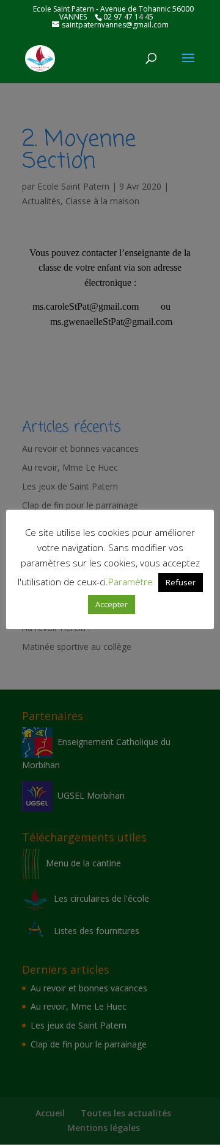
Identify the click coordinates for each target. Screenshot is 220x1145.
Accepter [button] (111, 604)
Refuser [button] (181, 582)
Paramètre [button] (130, 582)
